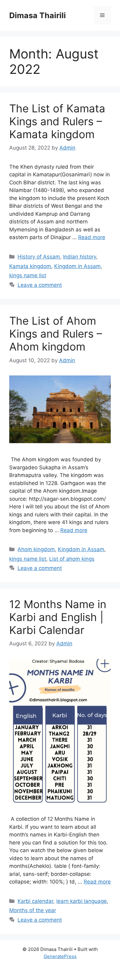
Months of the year (32, 910)
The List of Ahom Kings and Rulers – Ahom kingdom (55, 333)
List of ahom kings (71, 559)
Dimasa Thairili (37, 15)
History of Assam (39, 257)
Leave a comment (40, 285)
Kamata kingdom (30, 266)
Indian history (79, 257)
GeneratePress (60, 956)
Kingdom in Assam (77, 266)
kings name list (27, 275)
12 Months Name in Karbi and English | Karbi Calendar (57, 617)
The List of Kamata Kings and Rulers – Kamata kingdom (57, 121)
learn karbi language (81, 901)
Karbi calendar (35, 901)
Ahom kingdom (36, 549)
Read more (91, 237)
